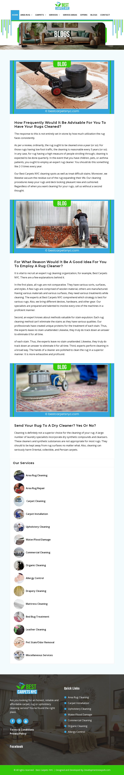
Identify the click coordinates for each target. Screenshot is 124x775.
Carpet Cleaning (35, 501)
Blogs (93, 14)
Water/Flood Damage (38, 539)
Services (54, 14)
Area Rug (25, 14)
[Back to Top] (120, 769)
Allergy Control (35, 578)
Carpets (40, 14)
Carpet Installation (37, 514)
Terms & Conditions (22, 729)
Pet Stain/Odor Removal (40, 642)
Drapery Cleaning (36, 591)
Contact (105, 14)
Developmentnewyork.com (97, 770)
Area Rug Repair (35, 488)
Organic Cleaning (36, 565)
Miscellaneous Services (39, 655)
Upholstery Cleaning (38, 526)
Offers (83, 14)
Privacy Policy (18, 733)
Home (15, 14)
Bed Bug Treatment (37, 616)
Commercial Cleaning (38, 552)
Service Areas (70, 14)
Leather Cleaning (36, 629)
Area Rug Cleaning (36, 475)
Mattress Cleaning (36, 603)
